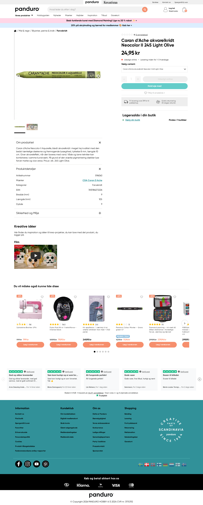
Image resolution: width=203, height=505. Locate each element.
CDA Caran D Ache (92, 180)
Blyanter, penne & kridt (43, 31)
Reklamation (130, 432)
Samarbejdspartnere (101, 437)
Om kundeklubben (67, 414)
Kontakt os (166, 2)
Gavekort (128, 441)
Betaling (128, 414)
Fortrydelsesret (131, 423)
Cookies (18, 442)
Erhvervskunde (21, 432)
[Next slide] (98, 76)
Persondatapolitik (22, 437)
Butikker (155, 2)
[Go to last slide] (18, 76)
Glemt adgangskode (68, 428)
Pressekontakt (99, 446)
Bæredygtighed (99, 418)
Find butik (19, 418)
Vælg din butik (132, 120)
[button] (24, 15)
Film (16, 242)
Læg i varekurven (30, 345)
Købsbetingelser (131, 437)
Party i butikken (99, 441)
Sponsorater (98, 451)
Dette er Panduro (100, 414)
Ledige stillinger (99, 432)
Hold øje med (154, 86)
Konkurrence (98, 428)
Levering (128, 418)
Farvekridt (62, 31)
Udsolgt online (165, 79)
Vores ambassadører (101, 423)
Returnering (129, 428)
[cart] (184, 9)
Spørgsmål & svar (181, 2)
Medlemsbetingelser (68, 432)
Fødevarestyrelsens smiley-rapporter (30, 451)
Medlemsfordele (66, 437)
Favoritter (19, 428)
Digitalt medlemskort (69, 418)
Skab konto (173, 11)
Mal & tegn (24, 31)
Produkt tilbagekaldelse (25, 446)
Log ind (172, 8)
